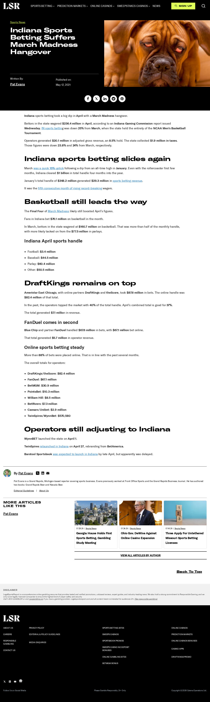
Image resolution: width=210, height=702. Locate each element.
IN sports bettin (52, 128)
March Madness (58, 211)
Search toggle (203, 5)
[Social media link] (87, 98)
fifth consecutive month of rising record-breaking (70, 188)
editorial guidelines (24, 490)
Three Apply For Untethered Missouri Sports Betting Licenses (185, 538)
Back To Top (189, 571)
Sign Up (185, 5)
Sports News (17, 22)
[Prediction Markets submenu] (87, 6)
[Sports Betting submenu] (54, 6)
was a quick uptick (48, 168)
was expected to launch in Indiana (75, 454)
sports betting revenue (127, 181)
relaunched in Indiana (54, 446)
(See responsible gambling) (146, 599)
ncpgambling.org (36, 599)
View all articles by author (141, 555)
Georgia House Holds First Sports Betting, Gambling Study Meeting (94, 538)
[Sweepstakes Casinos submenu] (149, 6)
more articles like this (22, 504)
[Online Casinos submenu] (114, 6)
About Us (44, 490)
